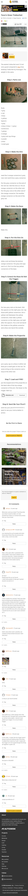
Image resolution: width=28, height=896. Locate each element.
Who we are (5, 868)
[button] (2, 2)
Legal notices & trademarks (10, 893)
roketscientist (9, 595)
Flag (5, 520)
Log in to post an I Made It (14, 435)
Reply (14, 524)
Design (4, 840)
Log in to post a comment (14, 811)
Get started (5, 862)
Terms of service (19, 885)
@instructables (8, 876)
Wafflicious (9, 651)
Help (3, 864)
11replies (5, 770)
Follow (12, 57)
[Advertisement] (14, 8)
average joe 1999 (10, 529)
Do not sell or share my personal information (15, 890)
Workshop (4, 838)
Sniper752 (8, 572)
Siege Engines (17, 18)
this (19, 67)
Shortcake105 (9, 628)
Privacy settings (18, 888)
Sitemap (4, 866)
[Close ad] (26, 6)
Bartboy (8, 757)
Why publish (5, 859)
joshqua (8, 508)
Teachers (4, 852)
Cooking (4, 845)
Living (3, 847)
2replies (5, 622)
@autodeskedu (8, 879)
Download (22, 395)
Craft (3, 843)
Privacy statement (8, 888)
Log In (14, 497)
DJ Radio (8, 776)
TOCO (4, 18)
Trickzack (8, 695)
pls (6, 796)
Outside (9, 18)
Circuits (4, 836)
